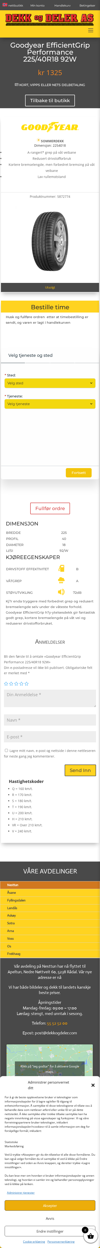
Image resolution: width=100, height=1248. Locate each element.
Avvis (50, 1218)
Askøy (11, 915)
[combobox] (47, 383)
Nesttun (12, 885)
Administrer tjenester (21, 1193)
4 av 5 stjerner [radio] (21, 683)
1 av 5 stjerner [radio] (6, 683)
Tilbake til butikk (50, 100)
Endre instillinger (50, 1231)
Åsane (11, 892)
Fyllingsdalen (16, 900)
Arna (10, 931)
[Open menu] (90, 30)
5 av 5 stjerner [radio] (26, 683)
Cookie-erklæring (34, 1242)
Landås (12, 908)
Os (9, 946)
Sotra (11, 923)
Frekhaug (13, 954)
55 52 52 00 (57, 1023)
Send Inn (80, 770)
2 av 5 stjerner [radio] (11, 683)
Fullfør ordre (50, 508)
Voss (10, 938)
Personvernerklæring (61, 1242)
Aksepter (50, 1205)
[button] (93, 1085)
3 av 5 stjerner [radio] (16, 683)
